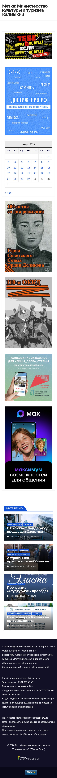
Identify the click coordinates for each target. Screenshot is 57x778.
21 (35, 173)
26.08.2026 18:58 (17, 626)
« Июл (8, 193)
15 (42, 168)
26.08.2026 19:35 (17, 566)
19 (22, 173)
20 (28, 173)
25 (15, 179)
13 (28, 168)
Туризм (21, 584)
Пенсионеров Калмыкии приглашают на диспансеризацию (28, 620)
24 (8, 179)
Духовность (12, 550)
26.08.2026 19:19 (17, 596)
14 (35, 168)
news (33, 537)
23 (48, 173)
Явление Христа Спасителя (18, 554)
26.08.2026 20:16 (17, 537)
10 (8, 168)
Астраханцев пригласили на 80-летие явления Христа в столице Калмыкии (28, 563)
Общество (28, 524)
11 (15, 168)
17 (8, 173)
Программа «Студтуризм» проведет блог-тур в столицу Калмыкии (27, 593)
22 (42, 173)
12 (22, 168)
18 (15, 173)
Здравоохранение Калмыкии (19, 613)
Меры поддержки (15, 524)
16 (48, 168)
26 (22, 179)
